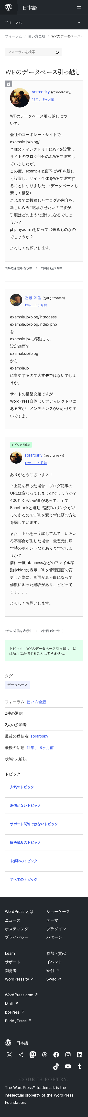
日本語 (22, 1042)
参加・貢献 (56, 953)
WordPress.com (21, 994)
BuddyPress (18, 1020)
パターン (54, 937)
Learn (10, 953)
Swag (53, 979)
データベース (17, 685)
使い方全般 (36, 36)
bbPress (15, 1012)
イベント (54, 961)
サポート (13, 961)
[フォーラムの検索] (57, 52)
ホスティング (16, 928)
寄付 (52, 970)
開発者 (11, 970)
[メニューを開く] (80, 7)
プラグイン (56, 928)
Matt (12, 1003)
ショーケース (58, 911)
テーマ (52, 920)
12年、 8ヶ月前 (43, 99)
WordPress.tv (19, 979)
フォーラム (13, 22)
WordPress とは (19, 911)
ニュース (13, 920)
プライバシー (16, 937)
